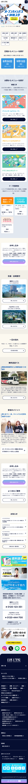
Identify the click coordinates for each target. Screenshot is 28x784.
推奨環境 (21, 759)
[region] (14, 63)
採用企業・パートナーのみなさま (10, 725)
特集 (21, 688)
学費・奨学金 (13, 688)
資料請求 (3, 700)
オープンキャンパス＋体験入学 (9, 695)
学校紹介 (3, 686)
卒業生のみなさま (6, 723)
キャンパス (4, 673)
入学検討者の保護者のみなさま (9, 717)
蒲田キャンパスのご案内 (8, 676)
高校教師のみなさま (7, 721)
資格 (23, 686)
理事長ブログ (4, 702)
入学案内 (3, 688)
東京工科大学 (5, 746)
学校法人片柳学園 (6, 736)
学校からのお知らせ (6, 693)
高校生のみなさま (6, 713)
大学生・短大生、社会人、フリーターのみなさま (13, 715)
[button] (14, 450)
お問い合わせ (13, 700)
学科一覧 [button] (3, 666)
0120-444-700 (15, 617)
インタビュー (4, 691)
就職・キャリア (14, 686)
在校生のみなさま (19, 721)
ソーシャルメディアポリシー (9, 759)
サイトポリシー (6, 757)
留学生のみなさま (18, 713)
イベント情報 (4, 698)
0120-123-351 (15, 607)
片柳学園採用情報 (18, 736)
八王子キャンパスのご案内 (8, 678)
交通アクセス (15, 698)
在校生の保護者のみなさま (8, 719)
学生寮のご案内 (22, 678)
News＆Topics (16, 691)
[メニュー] (26, 1)
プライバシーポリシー (18, 757)
